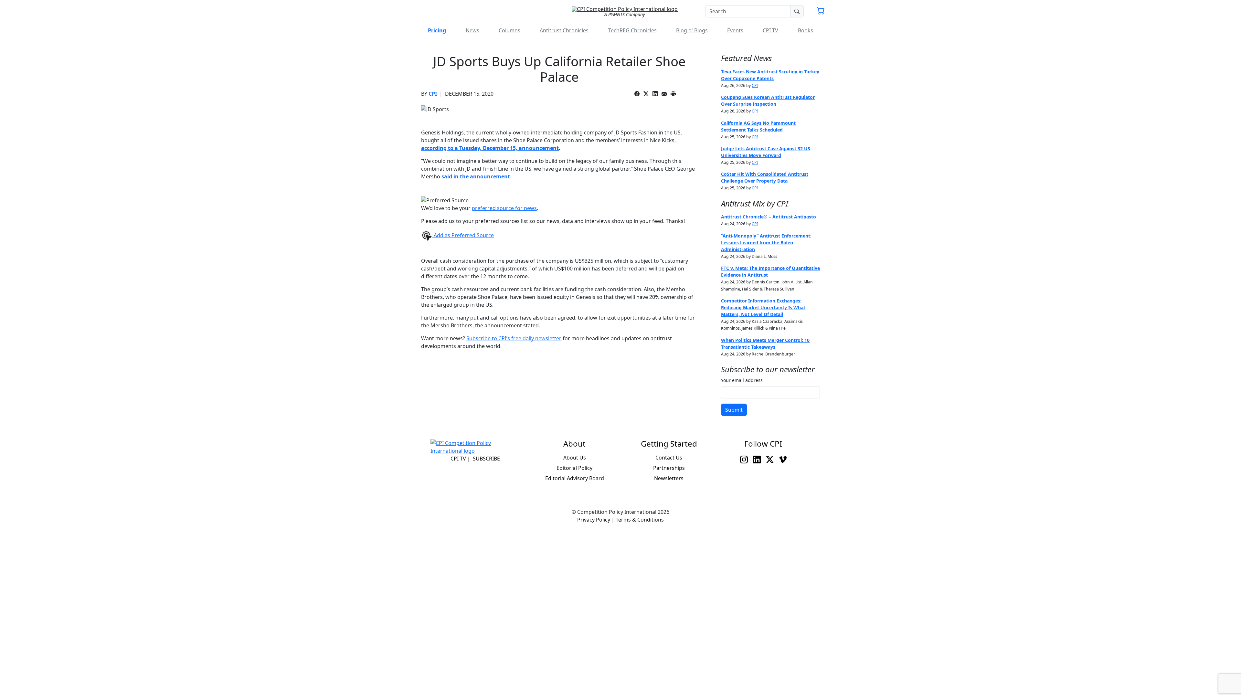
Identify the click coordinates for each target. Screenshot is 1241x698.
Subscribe (486, 458)
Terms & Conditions (640, 519)
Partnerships (669, 467)
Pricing (437, 30)
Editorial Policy (574, 467)
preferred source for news (504, 208)
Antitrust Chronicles (564, 30)
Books (805, 30)
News (472, 30)
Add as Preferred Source (463, 235)
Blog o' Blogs (692, 30)
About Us (574, 457)
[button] (821, 11)
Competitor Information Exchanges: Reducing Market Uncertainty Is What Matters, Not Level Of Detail (763, 307)
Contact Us (668, 457)
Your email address (742, 380)
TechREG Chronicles (632, 30)
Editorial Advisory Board (574, 478)
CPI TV (770, 30)
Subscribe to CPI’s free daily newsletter (513, 338)
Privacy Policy (593, 519)
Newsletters (669, 478)
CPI (433, 93)
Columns (509, 30)
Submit (734, 409)
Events (735, 30)
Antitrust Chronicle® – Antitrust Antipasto (768, 217)
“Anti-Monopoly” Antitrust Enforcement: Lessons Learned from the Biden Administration (766, 242)
